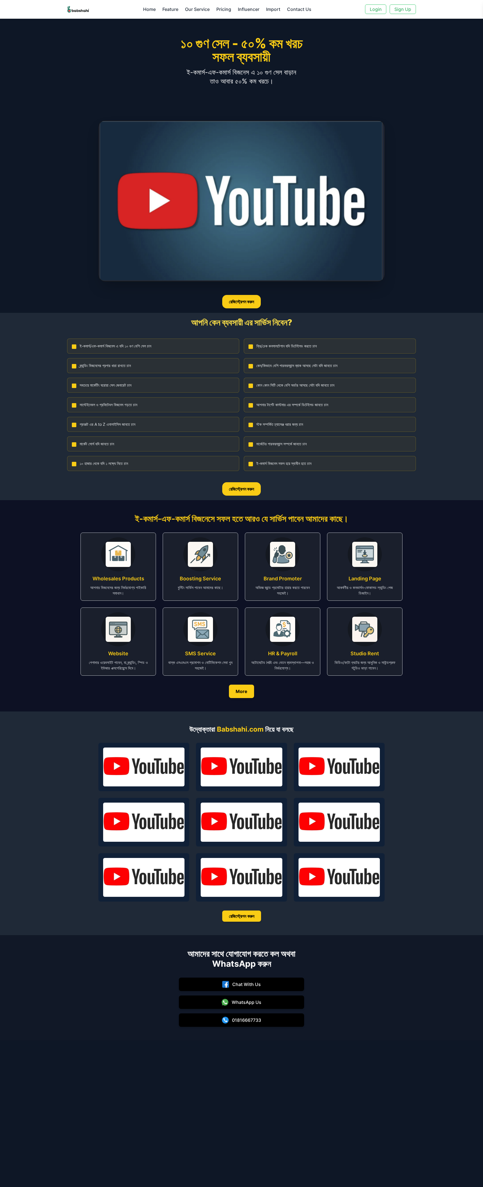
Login (376, 9)
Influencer (248, 9)
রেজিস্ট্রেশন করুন (241, 301)
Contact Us (299, 9)
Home (149, 9)
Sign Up (402, 9)
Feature (170, 9)
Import (273, 9)
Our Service (197, 9)
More (241, 691)
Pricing (223, 9)
